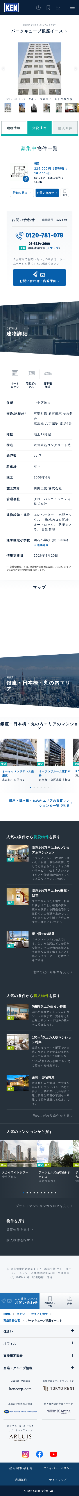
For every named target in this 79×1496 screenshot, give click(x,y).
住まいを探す (39, 1314)
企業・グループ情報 (18, 1368)
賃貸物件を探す (18, 1229)
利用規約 (21, 1479)
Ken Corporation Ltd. (11, 7)
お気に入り (48, 7)
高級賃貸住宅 (12, 1320)
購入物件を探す (18, 1240)
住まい (21, 1314)
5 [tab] (44, 787)
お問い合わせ (58, 7)
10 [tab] (55, 1192)
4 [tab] (41, 787)
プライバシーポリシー (57, 1468)
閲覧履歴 (38, 7)
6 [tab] (48, 787)
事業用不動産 (13, 1356)
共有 (69, 1303)
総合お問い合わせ (21, 1468)
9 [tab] (51, 1192)
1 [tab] (30, 787)
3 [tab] (37, 787)
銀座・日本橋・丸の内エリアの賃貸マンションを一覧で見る (39, 803)
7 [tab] (44, 1192)
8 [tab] (48, 1192)
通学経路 (43, 545)
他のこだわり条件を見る (51, 972)
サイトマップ (57, 1479)
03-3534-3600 (39, 244)
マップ (54, 248)
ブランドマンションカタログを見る (43, 1206)
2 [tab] (34, 787)
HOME (7, 1314)
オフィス (10, 1343)
